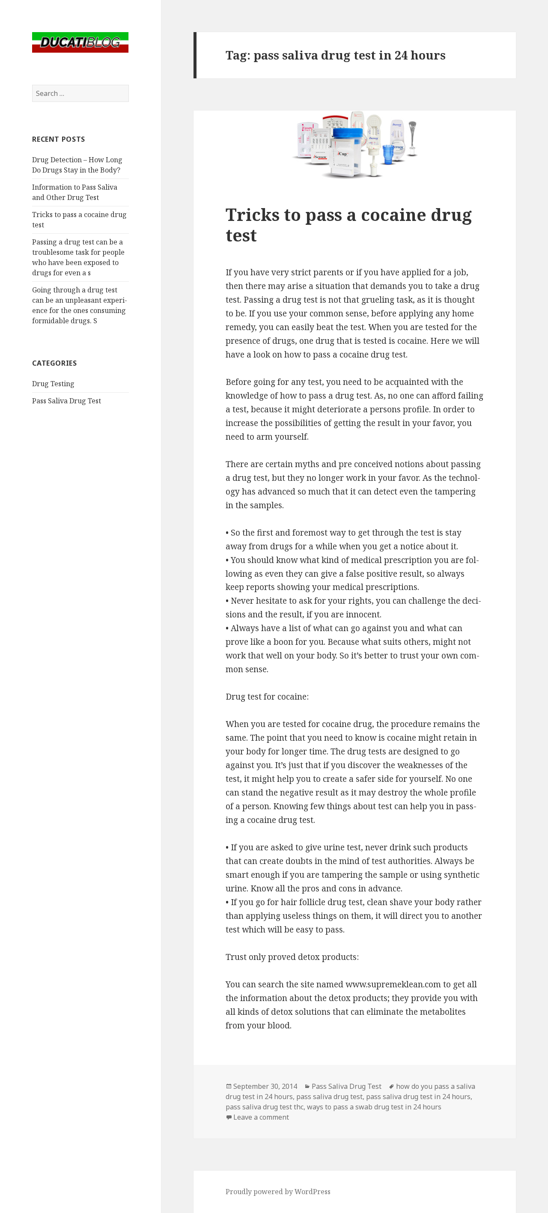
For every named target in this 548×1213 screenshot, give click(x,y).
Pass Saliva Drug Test (66, 400)
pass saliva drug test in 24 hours (418, 1096)
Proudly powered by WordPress (278, 1191)
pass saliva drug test (329, 1096)
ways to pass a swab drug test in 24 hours (374, 1107)
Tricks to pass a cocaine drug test (349, 224)
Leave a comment (261, 1117)
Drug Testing (53, 383)
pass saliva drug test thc (265, 1107)
